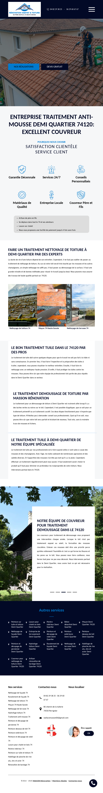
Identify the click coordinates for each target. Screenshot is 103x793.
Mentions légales (59, 781)
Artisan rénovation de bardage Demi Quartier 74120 (35, 662)
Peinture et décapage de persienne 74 (18, 723)
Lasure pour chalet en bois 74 (20, 745)
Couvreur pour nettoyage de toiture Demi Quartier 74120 (17, 662)
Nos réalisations (23, 67)
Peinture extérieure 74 (17, 733)
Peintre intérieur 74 (16, 749)
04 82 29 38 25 (56, 9)
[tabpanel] (63, 543)
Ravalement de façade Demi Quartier (53, 646)
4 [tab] (69, 592)
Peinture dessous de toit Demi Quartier (88, 634)
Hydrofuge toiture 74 (16, 713)
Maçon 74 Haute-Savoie (18, 705)
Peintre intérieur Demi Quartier (53, 624)
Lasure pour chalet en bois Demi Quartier (35, 624)
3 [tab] (63, 592)
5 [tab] (75, 592)
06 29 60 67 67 (72, 9)
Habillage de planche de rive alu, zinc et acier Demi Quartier (88, 649)
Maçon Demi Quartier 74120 (88, 623)
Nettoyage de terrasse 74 (18, 709)
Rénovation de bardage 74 (19, 765)
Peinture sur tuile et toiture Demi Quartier (17, 624)
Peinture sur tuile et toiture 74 (20, 753)
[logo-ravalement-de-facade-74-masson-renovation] (24, 9)
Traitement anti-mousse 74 (19, 717)
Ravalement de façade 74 (18, 697)
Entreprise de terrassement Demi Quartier (35, 634)
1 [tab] (52, 592)
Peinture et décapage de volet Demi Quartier (52, 635)
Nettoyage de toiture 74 (18, 701)
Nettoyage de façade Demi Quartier (16, 634)
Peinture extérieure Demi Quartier (70, 634)
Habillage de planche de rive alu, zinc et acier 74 (20, 759)
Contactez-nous (75, 781)
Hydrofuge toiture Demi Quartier (34, 646)
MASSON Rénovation (41, 781)
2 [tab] (58, 592)
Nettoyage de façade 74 (18, 693)
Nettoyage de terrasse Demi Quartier (70, 646)
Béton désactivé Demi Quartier (70, 624)
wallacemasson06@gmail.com (56, 718)
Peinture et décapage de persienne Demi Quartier (17, 648)
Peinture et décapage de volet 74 (20, 739)
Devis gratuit (54, 67)
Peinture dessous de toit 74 (19, 729)
